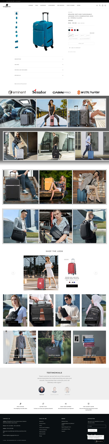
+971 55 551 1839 (9, 428)
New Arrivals (60, 5)
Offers (78, 5)
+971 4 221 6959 (9, 425)
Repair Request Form (66, 427)
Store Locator (42, 434)
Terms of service (43, 429)
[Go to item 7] (16, 41)
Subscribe (92, 430)
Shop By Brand (70, 5)
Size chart (92, 33)
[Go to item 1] (16, 13)
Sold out (81, 43)
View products (12, 322)
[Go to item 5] (16, 31)
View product (72, 285)
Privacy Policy (42, 423)
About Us (41, 421)
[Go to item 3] (16, 22)
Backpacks (43, 5)
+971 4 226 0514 (17, 425)
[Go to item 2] (16, 18)
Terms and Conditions (44, 427)
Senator (70, 12)
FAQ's (40, 425)
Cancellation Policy (66, 429)
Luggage (31, 5)
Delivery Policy (65, 421)
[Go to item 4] (16, 27)
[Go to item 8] (16, 47)
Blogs (40, 436)
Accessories (51, 5)
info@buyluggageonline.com (12, 435)
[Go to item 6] (16, 36)
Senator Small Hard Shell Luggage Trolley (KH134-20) (72, 278)
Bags (37, 5)
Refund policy (42, 431)
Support (63, 431)
